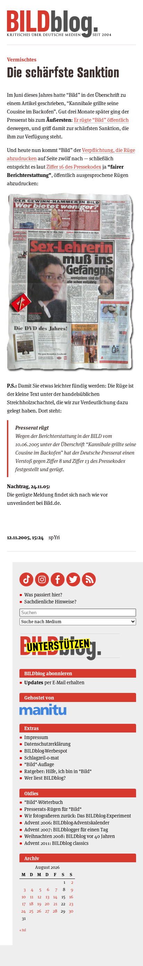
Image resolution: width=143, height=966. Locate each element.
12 (39, 897)
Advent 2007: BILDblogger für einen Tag (66, 830)
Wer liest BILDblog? (45, 778)
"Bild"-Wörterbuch (43, 802)
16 (71, 897)
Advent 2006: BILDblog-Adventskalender (66, 823)
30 (71, 911)
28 (55, 911)
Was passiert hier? (43, 595)
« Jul (22, 930)
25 (31, 911)
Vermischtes (21, 59)
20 (47, 904)
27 (47, 911)
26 (39, 911)
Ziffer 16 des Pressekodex (74, 166)
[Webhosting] (42, 714)
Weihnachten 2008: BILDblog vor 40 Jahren (69, 836)
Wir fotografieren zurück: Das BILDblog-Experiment (77, 816)
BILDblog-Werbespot (45, 751)
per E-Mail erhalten (54, 682)
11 (31, 897)
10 (24, 897)
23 (71, 904)
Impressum (36, 737)
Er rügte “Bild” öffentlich (101, 120)
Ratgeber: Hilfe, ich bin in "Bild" (58, 771)
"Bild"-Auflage (39, 764)
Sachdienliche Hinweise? (50, 602)
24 (23, 911)
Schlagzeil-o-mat (41, 758)
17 (24, 904)
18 (31, 904)
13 (47, 897)
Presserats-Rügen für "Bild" (53, 809)
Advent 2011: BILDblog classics (56, 843)
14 (55, 897)
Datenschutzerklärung (47, 744)
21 (55, 904)
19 (39, 904)
